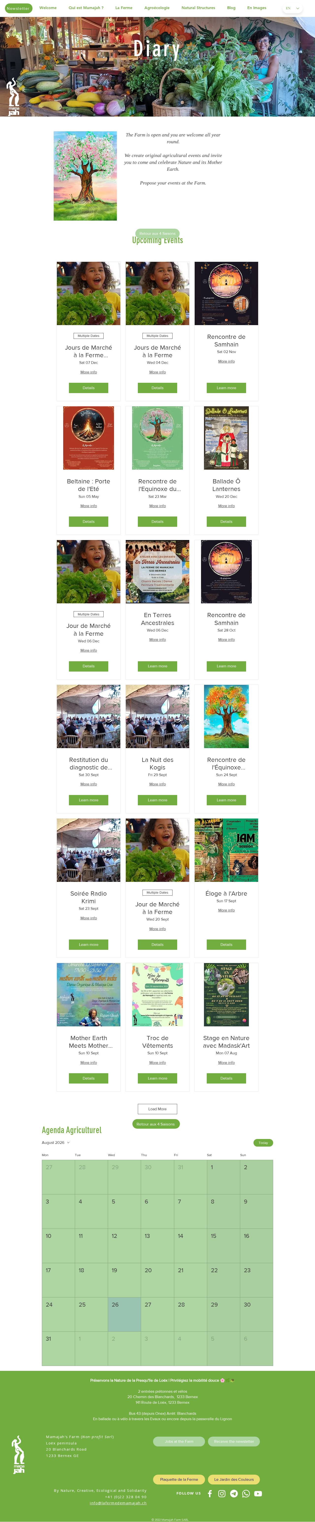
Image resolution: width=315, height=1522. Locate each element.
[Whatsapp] (246, 1493)
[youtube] (258, 1493)
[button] (89, 7)
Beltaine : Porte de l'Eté (88, 485)
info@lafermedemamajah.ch (118, 1502)
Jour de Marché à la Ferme (88, 629)
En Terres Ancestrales (157, 618)
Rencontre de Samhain (226, 340)
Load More (157, 1109)
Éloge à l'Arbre (226, 893)
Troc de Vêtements (157, 1041)
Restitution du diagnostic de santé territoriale (88, 763)
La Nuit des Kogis (157, 763)
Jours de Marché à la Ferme (157, 351)
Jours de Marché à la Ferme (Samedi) (88, 351)
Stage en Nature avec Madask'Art (226, 1041)
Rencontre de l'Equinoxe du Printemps (157, 485)
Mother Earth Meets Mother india (88, 1041)
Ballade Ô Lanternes (226, 485)
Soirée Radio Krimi (88, 897)
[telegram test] (234, 1493)
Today (263, 1143)
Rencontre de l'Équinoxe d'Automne (226, 763)
